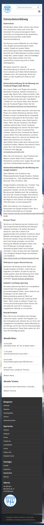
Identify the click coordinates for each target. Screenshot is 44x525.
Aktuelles (6, 409)
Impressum (7, 469)
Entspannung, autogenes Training (16, 370)
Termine (6, 417)
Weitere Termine (10, 391)
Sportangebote (8, 413)
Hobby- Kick (7, 452)
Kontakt (6, 465)
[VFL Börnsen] (7, 9)
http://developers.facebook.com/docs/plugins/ (20, 106)
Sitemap (6, 477)
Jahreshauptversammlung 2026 (15, 354)
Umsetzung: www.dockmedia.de (25, 520)
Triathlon (6, 430)
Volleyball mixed (9, 456)
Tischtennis (7, 441)
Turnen (6, 448)
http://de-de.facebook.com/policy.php (14, 150)
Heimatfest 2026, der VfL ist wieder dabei (19, 346)
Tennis (6, 437)
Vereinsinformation (9, 420)
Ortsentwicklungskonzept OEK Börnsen (18, 362)
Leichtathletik (8, 445)
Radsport (6, 434)
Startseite (6, 405)
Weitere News (9, 375)
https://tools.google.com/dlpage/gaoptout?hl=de (21, 258)
